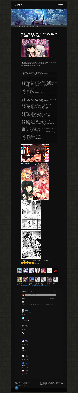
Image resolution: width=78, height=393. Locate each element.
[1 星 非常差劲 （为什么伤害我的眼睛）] (22, 262)
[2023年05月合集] (25, 281)
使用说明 (33, 26)
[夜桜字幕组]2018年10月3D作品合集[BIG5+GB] (37, 283)
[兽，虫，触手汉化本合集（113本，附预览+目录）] (19, 281)
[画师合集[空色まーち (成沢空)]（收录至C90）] (25, 273)
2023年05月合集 (25, 282)
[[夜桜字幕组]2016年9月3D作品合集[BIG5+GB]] (43, 281)
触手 (42, 285)
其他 (30, 26)
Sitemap (51, 389)
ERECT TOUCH (34, 285)
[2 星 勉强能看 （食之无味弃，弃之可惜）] (24, 262)
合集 (41, 285)
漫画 (24, 26)
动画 (22, 26)
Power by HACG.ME (34, 389)
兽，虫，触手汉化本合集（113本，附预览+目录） (19, 283)
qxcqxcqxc (27, 363)
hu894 (26, 355)
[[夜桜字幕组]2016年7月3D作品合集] (55, 281)
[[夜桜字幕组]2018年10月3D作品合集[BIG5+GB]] (37, 281)
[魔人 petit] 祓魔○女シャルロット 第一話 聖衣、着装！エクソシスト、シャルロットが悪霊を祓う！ (43, 276)
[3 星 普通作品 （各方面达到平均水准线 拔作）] (27, 262)
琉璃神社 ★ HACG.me (22, 5)
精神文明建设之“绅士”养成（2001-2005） (31, 283)
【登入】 (54, 291)
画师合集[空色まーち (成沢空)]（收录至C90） (25, 275)
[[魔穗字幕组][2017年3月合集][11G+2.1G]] (49, 273)
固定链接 (46, 285)
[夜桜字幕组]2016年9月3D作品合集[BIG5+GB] (43, 283)
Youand (24, 285)
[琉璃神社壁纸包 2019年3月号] (49, 281)
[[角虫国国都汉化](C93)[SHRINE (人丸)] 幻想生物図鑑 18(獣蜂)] (55, 273)
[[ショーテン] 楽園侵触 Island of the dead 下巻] (19, 273)
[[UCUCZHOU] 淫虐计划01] (31, 273)
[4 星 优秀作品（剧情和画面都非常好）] (30, 262)
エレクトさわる (38, 285)
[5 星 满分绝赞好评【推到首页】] (32, 262)
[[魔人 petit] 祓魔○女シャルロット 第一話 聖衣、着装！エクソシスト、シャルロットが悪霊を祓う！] (43, 273)
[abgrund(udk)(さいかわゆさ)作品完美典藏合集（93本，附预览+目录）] (37, 273)
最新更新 (16, 26)
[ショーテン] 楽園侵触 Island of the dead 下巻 (19, 275)
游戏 (27, 26)
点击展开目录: (22, 76)
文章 (19, 26)
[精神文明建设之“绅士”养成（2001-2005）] (31, 281)
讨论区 (37, 26)
